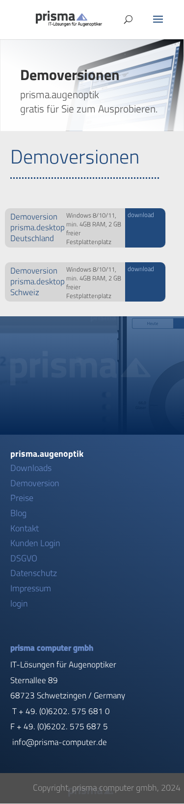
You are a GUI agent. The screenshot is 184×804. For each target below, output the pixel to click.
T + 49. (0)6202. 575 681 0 (61, 711)
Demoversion (34, 483)
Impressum (30, 588)
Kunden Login (35, 543)
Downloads (31, 468)
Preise (21, 498)
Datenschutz (33, 573)
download (141, 215)
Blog (18, 513)
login (19, 603)
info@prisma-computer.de (59, 742)
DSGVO (23, 558)
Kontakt (24, 528)
